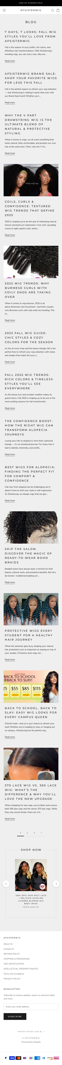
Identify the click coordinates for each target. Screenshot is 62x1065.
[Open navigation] (4, 10)
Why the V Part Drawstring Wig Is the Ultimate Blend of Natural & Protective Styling (28, 124)
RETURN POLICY (12, 953)
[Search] (52, 10)
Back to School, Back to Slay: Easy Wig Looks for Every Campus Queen (31, 713)
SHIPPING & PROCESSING (16, 958)
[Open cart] (58, 10)
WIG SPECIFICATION (14, 963)
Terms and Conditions (14, 973)
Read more (10, 60)
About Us (8, 943)
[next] (56, 883)
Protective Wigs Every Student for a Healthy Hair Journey (29, 635)
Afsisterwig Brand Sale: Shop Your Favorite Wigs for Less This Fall (31, 78)
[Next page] (41, 832)
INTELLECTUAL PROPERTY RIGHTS (21, 968)
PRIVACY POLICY (12, 978)
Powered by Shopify (31, 1042)
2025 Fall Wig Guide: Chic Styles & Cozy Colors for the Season (29, 337)
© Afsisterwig (31, 1038)
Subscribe (15, 1016)
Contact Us (9, 948)
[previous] (6, 883)
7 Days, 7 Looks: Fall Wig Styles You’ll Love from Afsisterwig (31, 36)
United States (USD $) (29, 1032)
